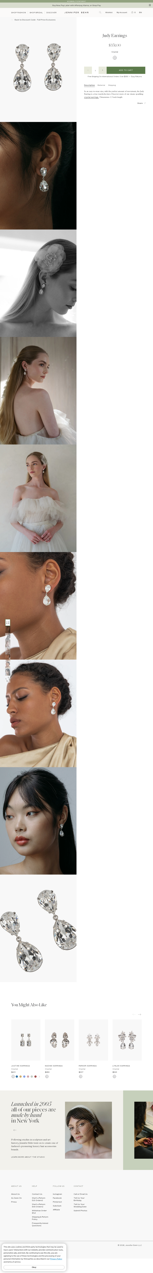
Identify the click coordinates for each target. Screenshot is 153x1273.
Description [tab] (89, 85)
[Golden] (20, 1076)
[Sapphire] (17, 1076)
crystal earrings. (91, 97)
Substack (57, 1205)
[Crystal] (114, 57)
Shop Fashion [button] (18, 12)
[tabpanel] (61, 1130)
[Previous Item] (134, 1014)
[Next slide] (2, 989)
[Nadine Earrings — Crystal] (59, 1040)
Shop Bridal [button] (36, 12)
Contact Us (37, 1194)
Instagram (57, 1194)
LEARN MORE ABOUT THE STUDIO (28, 1157)
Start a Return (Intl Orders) (38, 1205)
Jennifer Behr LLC (133, 1245)
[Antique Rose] (35, 1076)
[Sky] (24, 1076)
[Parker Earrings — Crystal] (93, 1040)
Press (14, 1202)
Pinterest (57, 1202)
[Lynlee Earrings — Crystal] (127, 1040)
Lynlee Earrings (121, 1066)
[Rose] (28, 1076)
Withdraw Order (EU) (39, 1211)
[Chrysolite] (32, 1076)
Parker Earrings (88, 1066)
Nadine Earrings (54, 1066)
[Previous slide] (2, 984)
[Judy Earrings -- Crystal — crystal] (7, 622)
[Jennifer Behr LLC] (77, 12)
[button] (132, 12)
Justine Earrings (20, 1066)
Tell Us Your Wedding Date (80, 1205)
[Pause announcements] (150, 5)
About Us (15, 1194)
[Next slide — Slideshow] (138, 1130)
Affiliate (56, 1209)
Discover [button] (51, 12)
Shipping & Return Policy (40, 1218)
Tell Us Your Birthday (79, 1199)
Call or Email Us (81, 1194)
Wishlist (109, 12)
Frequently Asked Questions (40, 1224)
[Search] (100, 12)
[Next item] (140, 1014)
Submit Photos (80, 1210)
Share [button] (140, 103)
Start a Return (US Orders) (38, 1199)
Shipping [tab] (112, 85)
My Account (122, 12)
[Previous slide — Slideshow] (15, 1130)
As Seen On (16, 1198)
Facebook (57, 1198)
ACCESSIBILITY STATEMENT (76, 1)
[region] (76, 5)
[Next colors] (39, 1076)
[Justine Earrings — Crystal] (25, 1040)
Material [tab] (101, 85)
